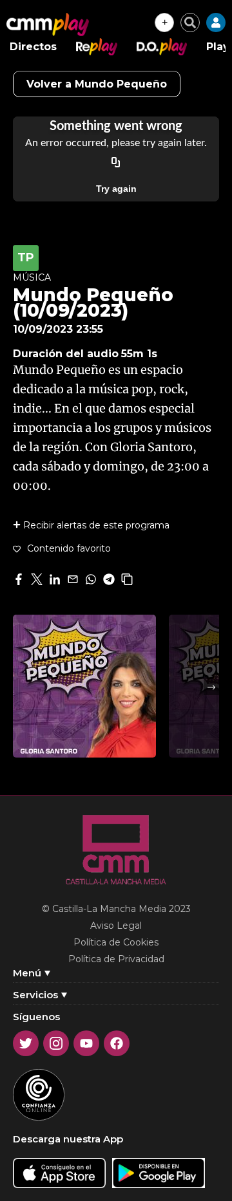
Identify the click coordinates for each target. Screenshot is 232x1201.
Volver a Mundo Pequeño (96, 84)
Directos (33, 47)
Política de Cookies (116, 942)
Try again (116, 188)
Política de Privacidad (116, 959)
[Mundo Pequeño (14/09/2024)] (84, 686)
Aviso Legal (116, 925)
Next (211, 687)
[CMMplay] (47, 24)
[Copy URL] (116, 163)
